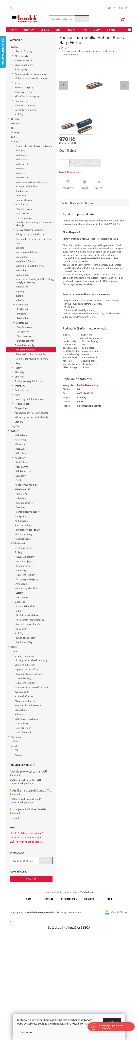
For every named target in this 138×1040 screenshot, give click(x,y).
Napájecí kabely (23, 538)
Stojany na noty (24, 565)
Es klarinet (22, 308)
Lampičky (21, 570)
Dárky (14, 646)
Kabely (15, 430)
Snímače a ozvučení (25, 105)
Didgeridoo (21, 408)
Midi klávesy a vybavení (27, 718)
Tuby (17, 394)
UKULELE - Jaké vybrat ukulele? (26, 833)
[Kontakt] (48, 898)
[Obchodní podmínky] (89, 898)
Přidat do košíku (89, 163)
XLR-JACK (20, 453)
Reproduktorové (24, 502)
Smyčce (15, 426)
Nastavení (24, 1032)
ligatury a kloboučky (26, 186)
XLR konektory (23, 471)
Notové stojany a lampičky (29, 229)
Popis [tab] (64, 202)
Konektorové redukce (26, 484)
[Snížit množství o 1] (71, 165)
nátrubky (20, 150)
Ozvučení (16, 736)
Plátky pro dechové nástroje (30, 234)
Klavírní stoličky (23, 642)
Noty (13, 136)
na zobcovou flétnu (26, 252)
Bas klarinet (23, 318)
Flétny (18, 367)
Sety (17, 363)
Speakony (20, 475)
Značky (15, 745)
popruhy (19, 291)
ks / (31, 879)
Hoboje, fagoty (22, 403)
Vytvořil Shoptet (120, 912)
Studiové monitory (24, 655)
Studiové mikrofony (25, 664)
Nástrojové (20, 439)
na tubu (20, 168)
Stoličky (19, 114)
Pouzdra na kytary (24, 87)
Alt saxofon (23, 213)
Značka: (70, 54)
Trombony (20, 385)
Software (19, 714)
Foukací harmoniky (24, 345)
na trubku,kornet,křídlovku (30, 265)
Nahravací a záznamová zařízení (31, 687)
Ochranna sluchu (23, 547)
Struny (18, 82)
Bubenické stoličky (25, 637)
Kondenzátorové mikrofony (29, 673)
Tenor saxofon (24, 217)
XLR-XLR (20, 448)
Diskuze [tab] (89, 202)
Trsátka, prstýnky (23, 91)
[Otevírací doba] (69, 898)
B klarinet (22, 195)
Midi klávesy (21, 723)
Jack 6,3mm (21, 462)
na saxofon (22, 256)
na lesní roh (22, 163)
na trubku (21, 154)
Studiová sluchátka (25, 606)
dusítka (19, 295)
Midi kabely (21, 435)
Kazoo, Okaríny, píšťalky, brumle (31, 412)
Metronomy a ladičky (26, 588)
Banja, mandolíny (24, 64)
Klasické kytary (22, 55)
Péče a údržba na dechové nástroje (33, 238)
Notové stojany (23, 561)
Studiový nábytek (24, 696)
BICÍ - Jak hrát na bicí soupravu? (26, 841)
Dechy (14, 141)
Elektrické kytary (23, 60)
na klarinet (22, 270)
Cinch (18, 480)
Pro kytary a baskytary (27, 579)
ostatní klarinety (26, 199)
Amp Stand (21, 583)
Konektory (20, 457)
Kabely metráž (22, 489)
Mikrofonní (20, 444)
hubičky (19, 300)
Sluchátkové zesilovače (27, 624)
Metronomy (21, 597)
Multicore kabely (23, 534)
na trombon (22, 177)
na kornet (21, 172)
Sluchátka (20, 601)
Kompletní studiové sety (28, 705)
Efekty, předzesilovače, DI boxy (31, 78)
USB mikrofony (23, 678)
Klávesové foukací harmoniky (30, 354)
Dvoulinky (20, 507)
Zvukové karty (22, 691)
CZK (109, 7)
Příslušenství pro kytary (27, 96)
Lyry (17, 243)
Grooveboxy (21, 709)
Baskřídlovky (21, 390)
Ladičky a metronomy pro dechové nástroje (33, 224)
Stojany (19, 552)
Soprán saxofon (25, 208)
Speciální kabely (23, 525)
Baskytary (16, 118)
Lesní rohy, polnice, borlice (29, 399)
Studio (14, 651)
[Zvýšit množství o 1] (71, 161)
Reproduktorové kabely (27, 511)
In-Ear (18, 610)
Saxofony (19, 376)
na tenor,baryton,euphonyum (31, 181)
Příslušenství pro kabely (27, 529)
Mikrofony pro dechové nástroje (31, 417)
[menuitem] (13, 29)
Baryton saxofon (25, 340)
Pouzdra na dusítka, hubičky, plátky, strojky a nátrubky (35, 281)
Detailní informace (69, 172)
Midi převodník (23, 732)
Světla (14, 741)
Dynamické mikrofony (27, 669)
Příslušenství (18, 543)
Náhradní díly (22, 100)
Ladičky (19, 592)
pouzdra (19, 247)
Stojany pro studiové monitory (31, 660)
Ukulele (15, 123)
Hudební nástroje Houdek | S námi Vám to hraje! (69, 891)
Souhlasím (111, 1022)
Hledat (82, 18)
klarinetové (22, 190)
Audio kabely (21, 520)
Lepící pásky (21, 628)
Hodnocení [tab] (76, 202)
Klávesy (15, 132)
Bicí (13, 127)
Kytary (14, 46)
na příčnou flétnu (25, 261)
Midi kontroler (23, 727)
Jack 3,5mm (21, 466)
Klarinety (19, 371)
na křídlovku (22, 159)
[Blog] (109, 898)
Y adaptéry (20, 516)
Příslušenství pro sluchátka (29, 619)
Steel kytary (21, 69)
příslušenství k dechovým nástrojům (34, 145)
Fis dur (80, 401)
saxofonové (22, 204)
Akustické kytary (23, 51)
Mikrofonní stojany (25, 574)
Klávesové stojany (24, 556)
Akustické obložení (25, 700)
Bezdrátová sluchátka (26, 615)
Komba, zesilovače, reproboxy (30, 73)
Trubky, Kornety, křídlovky (28, 381)
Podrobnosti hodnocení (101, 51)
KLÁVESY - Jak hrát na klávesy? (26, 837)
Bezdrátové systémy (25, 109)
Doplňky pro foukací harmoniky (31, 358)
